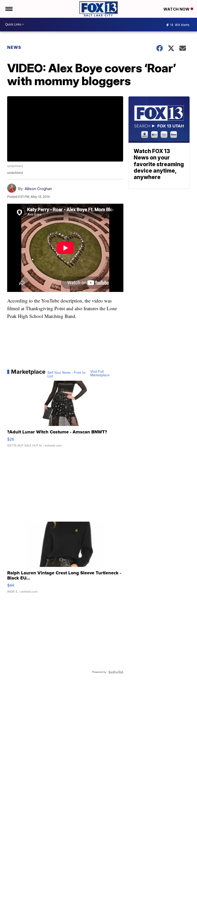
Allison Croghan (38, 188)
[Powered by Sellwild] (115, 672)
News (14, 47)
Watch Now (177, 9)
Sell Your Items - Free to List (66, 374)
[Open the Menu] (8, 9)
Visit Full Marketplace (100, 373)
